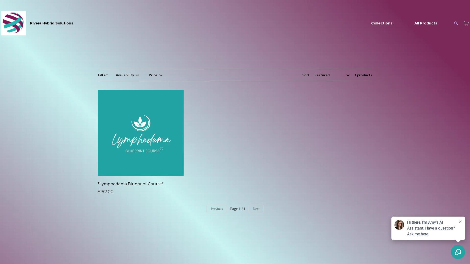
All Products (425, 23)
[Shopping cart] (466, 23)
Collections (381, 23)
